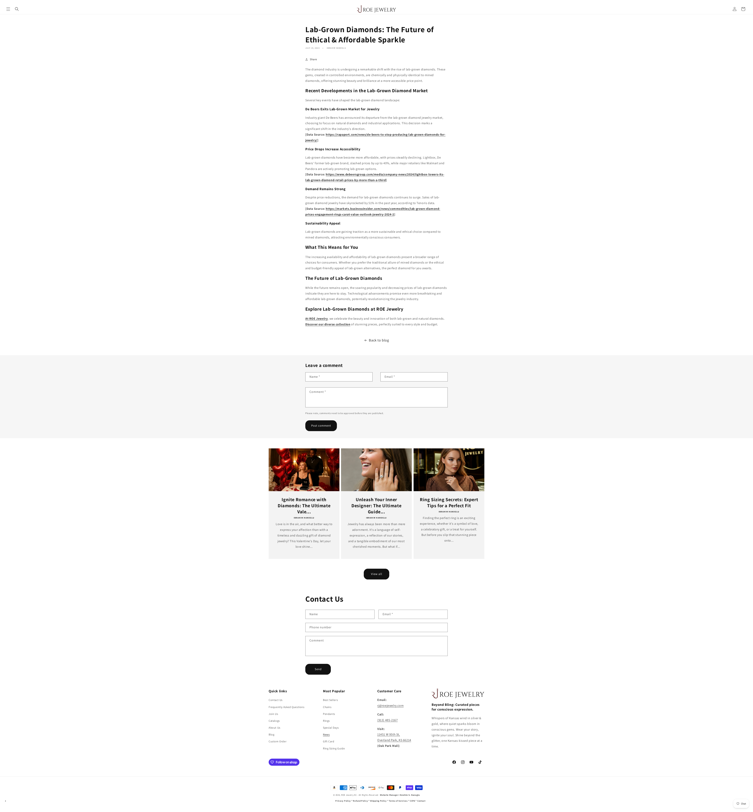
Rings (326, 721)
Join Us (273, 714)
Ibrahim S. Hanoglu (410, 795)
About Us (274, 727)
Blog (271, 734)
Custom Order (277, 741)
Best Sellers (330, 700)
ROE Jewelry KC (349, 795)
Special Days (331, 727)
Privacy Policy (343, 800)
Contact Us (276, 700)
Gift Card (328, 741)
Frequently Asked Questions (287, 707)
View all (376, 574)
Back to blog (379, 340)
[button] (8, 9)
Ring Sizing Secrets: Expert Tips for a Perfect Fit (449, 502)
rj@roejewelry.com (390, 705)
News (326, 734)
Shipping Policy (378, 800)
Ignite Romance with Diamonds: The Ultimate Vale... (304, 505)
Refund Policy (360, 800)
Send (318, 669)
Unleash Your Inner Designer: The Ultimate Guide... (376, 505)
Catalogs (274, 721)
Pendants (329, 714)
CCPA (412, 800)
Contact (421, 800)
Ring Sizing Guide (334, 748)
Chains (327, 707)
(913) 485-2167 (387, 720)
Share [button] (313, 59)
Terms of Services (398, 800)
